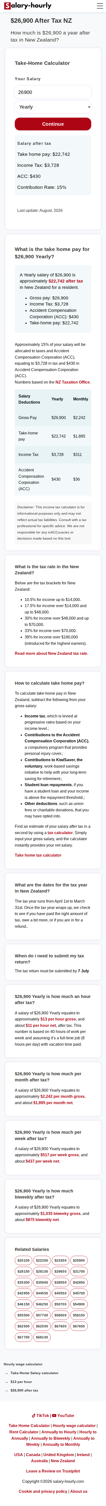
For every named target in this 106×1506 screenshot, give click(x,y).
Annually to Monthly (61, 1444)
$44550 (42, 1293)
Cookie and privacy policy (43, 1491)
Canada (33, 1455)
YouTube (65, 1416)
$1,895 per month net (52, 1103)
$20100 (24, 1260)
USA (18, 1455)
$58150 (79, 1315)
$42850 (79, 1282)
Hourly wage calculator (23, 1364)
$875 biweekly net (42, 1220)
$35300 (24, 1282)
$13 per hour (21, 1382)
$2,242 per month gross (62, 1096)
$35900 (42, 1282)
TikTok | (43, 1416)
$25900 (79, 1260)
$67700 (24, 1337)
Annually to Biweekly (50, 1438)
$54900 (79, 1304)
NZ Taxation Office (72, 382)
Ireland (83, 1455)
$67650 (79, 1326)
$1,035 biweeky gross (60, 1214)
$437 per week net (42, 1161)
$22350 (42, 1260)
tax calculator (60, 833)
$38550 (60, 1282)
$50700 (60, 1304)
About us (79, 1491)
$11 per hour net (41, 1025)
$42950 (24, 1293)
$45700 (79, 1293)
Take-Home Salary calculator (34, 1373)
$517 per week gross (59, 1155)
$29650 (60, 1271)
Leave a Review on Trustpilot (53, 1471)
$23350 (60, 1260)
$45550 (60, 1293)
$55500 (24, 1315)
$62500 (24, 1326)
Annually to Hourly (58, 1432)
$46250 (42, 1304)
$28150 (24, 1271)
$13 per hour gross (58, 1019)
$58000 (60, 1315)
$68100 (42, 1337)
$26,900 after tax (24, 1390)
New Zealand (63, 1461)
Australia (39, 1461)
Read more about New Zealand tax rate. (51, 653)
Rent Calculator (23, 1432)
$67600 (60, 1326)
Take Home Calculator (29, 1426)
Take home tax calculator (38, 855)
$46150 (24, 1304)
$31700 (79, 1271)
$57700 (42, 1315)
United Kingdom (58, 1455)
